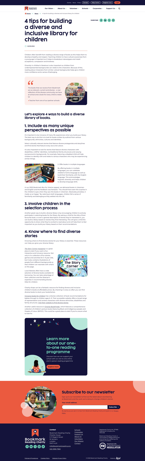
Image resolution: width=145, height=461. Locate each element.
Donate (85, 2)
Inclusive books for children (35, 296)
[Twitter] (35, 446)
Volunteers (79, 439)
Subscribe (113, 407)
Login (117, 2)
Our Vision (49, 8)
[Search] (119, 9)
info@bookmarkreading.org (60, 446)
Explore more (53, 367)
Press (79, 2)
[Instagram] (39, 446)
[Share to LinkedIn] (105, 20)
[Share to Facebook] (101, 20)
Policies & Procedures (31, 458)
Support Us (110, 8)
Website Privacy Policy (59, 458)
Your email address (69, 402)
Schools (85, 8)
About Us (61, 8)
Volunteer (73, 8)
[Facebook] (27, 446)
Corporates (97, 8)
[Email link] (113, 20)
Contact (77, 443)
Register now (107, 2)
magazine (35, 249)
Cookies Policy (45, 458)
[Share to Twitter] (109, 20)
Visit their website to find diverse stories (53, 303)
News (74, 2)
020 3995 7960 (55, 449)
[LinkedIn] (31, 446)
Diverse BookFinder (52, 307)
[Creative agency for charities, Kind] (118, 458)
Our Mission (79, 441)
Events (69, 2)
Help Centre (95, 2)
